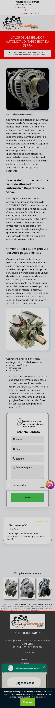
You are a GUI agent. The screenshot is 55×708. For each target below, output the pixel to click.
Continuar (27, 702)
